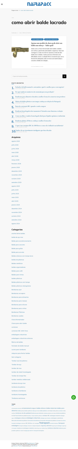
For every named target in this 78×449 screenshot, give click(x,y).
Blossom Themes (18, 446)
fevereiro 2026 (16, 164)
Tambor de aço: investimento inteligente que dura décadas (33, 130)
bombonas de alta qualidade (23, 413)
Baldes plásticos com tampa (21, 282)
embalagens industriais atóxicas (22, 338)
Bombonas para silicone (19, 304)
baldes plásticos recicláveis (58, 410)
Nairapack (44, 422)
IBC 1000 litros (29, 423)
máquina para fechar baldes (21, 353)
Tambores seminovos (18, 398)
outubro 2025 (16, 178)
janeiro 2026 (16, 167)
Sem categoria (16, 357)
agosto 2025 (16, 186)
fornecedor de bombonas (34, 420)
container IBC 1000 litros (20, 331)
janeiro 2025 (16, 205)
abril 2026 (15, 156)
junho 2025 (15, 193)
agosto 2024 (16, 223)
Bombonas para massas (19, 301)
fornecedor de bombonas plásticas (48, 420)
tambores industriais (53, 428)
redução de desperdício (36, 425)
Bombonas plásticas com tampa (50, 413)
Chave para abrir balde (51, 39)
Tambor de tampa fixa (19, 376)
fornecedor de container (61, 420)
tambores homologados (19, 394)
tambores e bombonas (19, 391)
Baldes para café (17, 271)
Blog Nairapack (31, 443)
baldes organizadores (18, 267)
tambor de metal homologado (21, 372)
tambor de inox (16, 368)
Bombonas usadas (17, 316)
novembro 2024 (17, 212)
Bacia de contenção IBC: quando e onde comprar (30, 106)
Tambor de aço (16, 364)
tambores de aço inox (19, 383)
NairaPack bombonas (54, 423)
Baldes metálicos (17, 263)
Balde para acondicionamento (21, 241)
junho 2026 (15, 149)
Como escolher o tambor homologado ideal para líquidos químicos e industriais (40, 116)
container (15, 327)
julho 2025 (15, 190)
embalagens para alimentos (45, 418)
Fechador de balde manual (20, 346)
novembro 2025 (17, 175)
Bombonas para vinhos (19, 308)
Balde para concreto (18, 245)
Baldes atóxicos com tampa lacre (22, 256)
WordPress (34, 446)
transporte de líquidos (39, 430)
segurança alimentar (46, 425)
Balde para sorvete (18, 252)
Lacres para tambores (19, 349)
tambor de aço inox (37, 428)
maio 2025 (15, 197)
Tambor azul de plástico (19, 361)
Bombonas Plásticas (18, 312)
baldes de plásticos (18, 260)
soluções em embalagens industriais (25, 428)
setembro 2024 (16, 220)
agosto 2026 (16, 141)
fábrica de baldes (17, 342)
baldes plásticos (17, 278)
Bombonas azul (16, 290)
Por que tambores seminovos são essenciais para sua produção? (34, 92)
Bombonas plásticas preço (24, 415)
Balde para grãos (17, 248)
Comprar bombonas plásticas (36, 415)
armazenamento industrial (16, 408)
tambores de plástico (18, 387)
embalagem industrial (55, 415)
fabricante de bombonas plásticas (19, 420)
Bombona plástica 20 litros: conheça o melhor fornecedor (33, 121)
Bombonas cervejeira (18, 293)
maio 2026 (15, 152)
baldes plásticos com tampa (46, 410)
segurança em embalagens (57, 425)
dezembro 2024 (17, 208)
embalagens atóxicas (20, 418)
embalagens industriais (19, 334)
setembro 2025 (16, 182)
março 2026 (15, 160)
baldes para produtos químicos (25, 410)
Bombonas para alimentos (20, 297)
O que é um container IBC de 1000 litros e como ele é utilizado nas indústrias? (39, 126)
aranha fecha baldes (18, 233)
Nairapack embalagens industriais (25, 425)
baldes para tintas (36, 410)
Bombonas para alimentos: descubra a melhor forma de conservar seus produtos (40, 97)
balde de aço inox (17, 237)
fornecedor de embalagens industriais (18, 423)
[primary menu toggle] (2, 4)
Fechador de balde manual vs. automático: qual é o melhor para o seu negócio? (39, 87)
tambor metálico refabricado (21, 379)
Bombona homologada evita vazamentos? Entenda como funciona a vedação (39, 111)
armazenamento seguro (29, 408)
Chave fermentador (37, 39)
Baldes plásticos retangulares (21, 286)
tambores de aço (44, 428)
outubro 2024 (16, 216)
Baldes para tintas (18, 275)
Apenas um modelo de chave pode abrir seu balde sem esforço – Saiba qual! (46, 44)
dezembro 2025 (17, 171)
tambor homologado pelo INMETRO (26, 430)
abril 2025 (15, 201)
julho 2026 (15, 145)
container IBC (46, 415)
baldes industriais (51, 408)
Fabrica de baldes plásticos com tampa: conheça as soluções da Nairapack (37, 101)
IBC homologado (36, 423)
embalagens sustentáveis (57, 418)
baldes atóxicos (41, 408)
